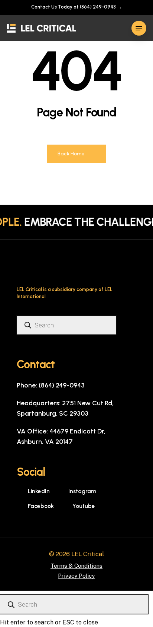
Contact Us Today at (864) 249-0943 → (76, 7)
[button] (138, 28)
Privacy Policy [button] (76, 575)
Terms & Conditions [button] (76, 565)
